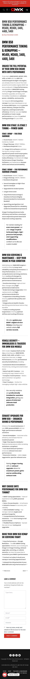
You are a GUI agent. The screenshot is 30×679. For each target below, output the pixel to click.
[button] (4, 9)
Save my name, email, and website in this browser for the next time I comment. (15, 630)
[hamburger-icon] (27, 10)
